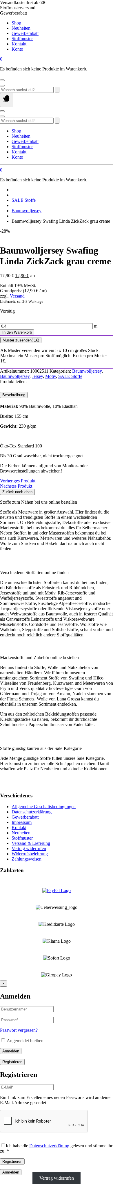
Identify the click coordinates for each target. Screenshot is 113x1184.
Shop (16, 22)
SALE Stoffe (24, 200)
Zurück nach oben (17, 492)
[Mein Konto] (2, 80)
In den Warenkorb (17, 332)
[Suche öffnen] (2, 85)
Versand (17, 295)
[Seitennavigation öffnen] (6, 100)
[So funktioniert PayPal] (56, 890)
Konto (17, 49)
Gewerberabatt (25, 33)
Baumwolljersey (26, 210)
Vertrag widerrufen (29, 848)
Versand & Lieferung (31, 843)
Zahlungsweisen (26, 858)
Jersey (37, 376)
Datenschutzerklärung (32, 811)
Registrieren (12, 1062)
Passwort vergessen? (19, 1030)
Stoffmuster (22, 38)
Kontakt (19, 43)
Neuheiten (21, 28)
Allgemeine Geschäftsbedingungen (44, 806)
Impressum (22, 822)
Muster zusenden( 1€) (21, 340)
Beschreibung (13, 395)
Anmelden (10, 1051)
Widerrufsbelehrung (30, 853)
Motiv (50, 376)
